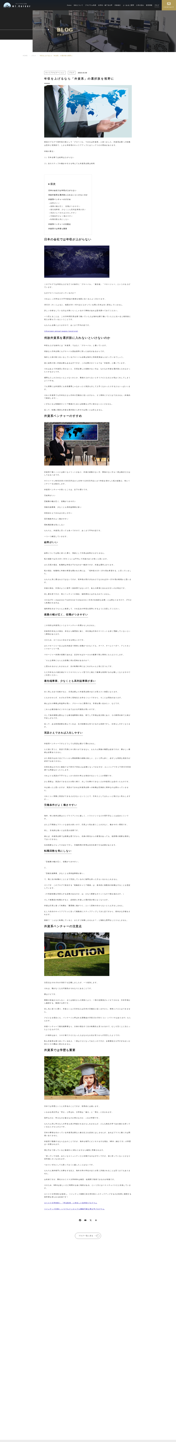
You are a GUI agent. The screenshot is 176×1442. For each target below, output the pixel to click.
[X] (90, 1221)
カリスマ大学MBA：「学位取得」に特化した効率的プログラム (70, 1203)
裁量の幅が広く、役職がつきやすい (65, 206)
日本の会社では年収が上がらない (62, 190)
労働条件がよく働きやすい (61, 216)
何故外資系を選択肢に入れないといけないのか (68, 195)
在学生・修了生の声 (105, 5)
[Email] (85, 1221)
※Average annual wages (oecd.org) (61, 331)
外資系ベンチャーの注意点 (59, 224)
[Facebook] (80, 1221)
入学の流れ (140, 5)
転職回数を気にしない (59, 219)
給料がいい (55, 203)
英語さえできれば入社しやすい (63, 213)
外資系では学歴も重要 (57, 229)
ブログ (157, 5)
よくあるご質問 (128, 5)
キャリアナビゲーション (54, 72)
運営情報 (149, 5)
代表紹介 (118, 5)
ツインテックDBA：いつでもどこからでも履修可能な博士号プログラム (74, 1209)
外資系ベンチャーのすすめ (59, 199)
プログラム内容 (90, 5)
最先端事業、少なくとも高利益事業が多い (68, 209)
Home (69, 5)
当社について (78, 5)
